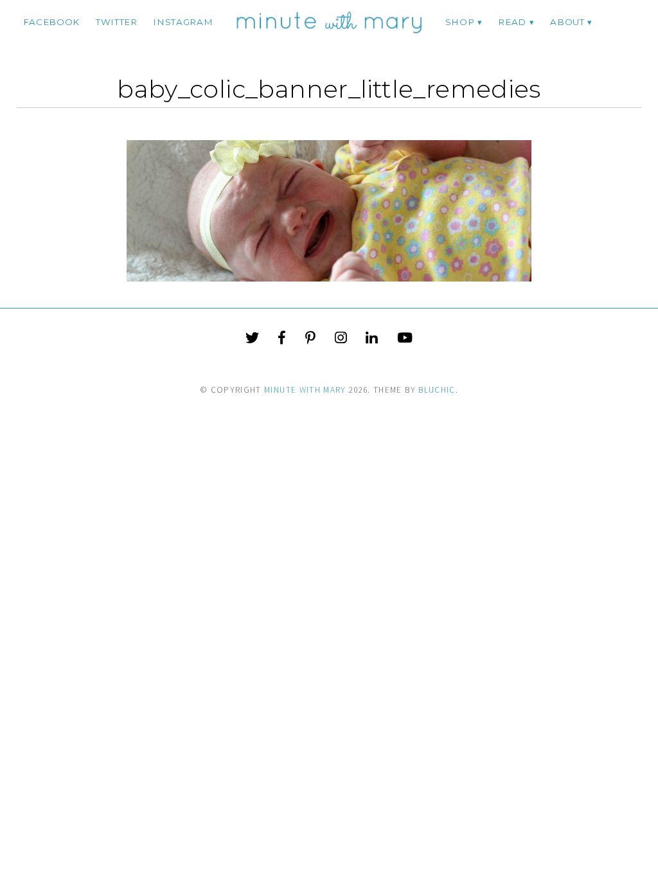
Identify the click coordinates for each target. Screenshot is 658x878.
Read (512, 22)
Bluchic (436, 389)
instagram (183, 22)
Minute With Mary (305, 389)
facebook (51, 22)
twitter (117, 22)
